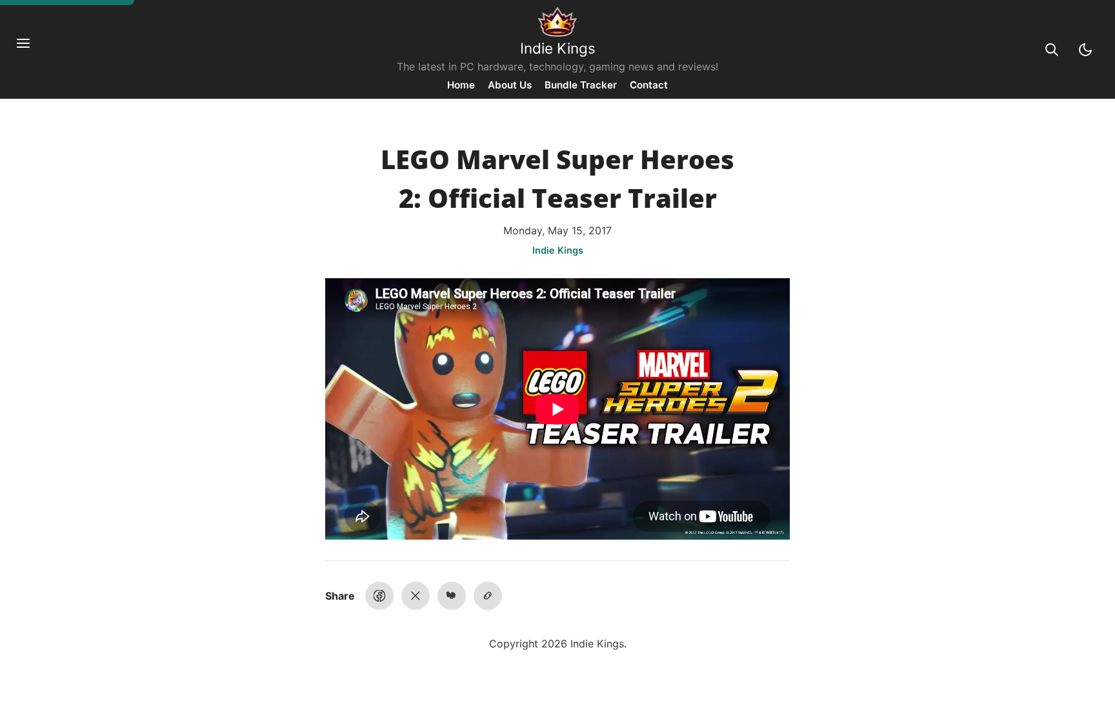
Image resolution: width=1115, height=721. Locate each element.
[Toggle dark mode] (1085, 50)
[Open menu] (29, 50)
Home (461, 85)
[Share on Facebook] (379, 596)
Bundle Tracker (581, 85)
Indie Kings (558, 48)
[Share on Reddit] (451, 596)
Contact (649, 85)
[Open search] (1052, 50)
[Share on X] (415, 596)
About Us (510, 85)
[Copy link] (488, 596)
